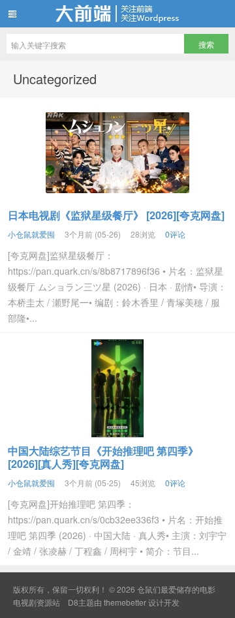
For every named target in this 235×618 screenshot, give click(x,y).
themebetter (125, 602)
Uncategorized (55, 78)
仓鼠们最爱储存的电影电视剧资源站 (117, 13)
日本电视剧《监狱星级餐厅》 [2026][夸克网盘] (116, 215)
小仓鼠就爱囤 (31, 233)
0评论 (175, 233)
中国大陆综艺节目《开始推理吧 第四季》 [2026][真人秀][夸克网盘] (103, 457)
